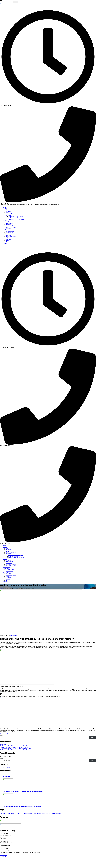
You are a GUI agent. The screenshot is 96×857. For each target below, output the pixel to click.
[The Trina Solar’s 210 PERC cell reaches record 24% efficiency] (8, 788)
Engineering (38, 813)
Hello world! (3, 744)
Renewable (57, 813)
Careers (3, 813)
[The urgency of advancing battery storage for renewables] (8, 803)
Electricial (33, 813)
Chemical (2, 734)
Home (1, 588)
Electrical (6, 734)
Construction (20, 813)
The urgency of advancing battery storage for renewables (14, 747)
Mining (51, 813)
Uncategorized (13, 635)
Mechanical (45, 813)
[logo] (11, 8)
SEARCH (16, 2)
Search (1, 735)
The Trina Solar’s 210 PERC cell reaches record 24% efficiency (15, 746)
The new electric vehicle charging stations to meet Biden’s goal (15, 748)
